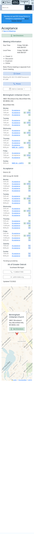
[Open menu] (32, 3)
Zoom (18, 74)
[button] (17, 333)
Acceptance (16, 110)
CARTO (30, 380)
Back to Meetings (9, 31)
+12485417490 (18, 272)
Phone (18, 84)
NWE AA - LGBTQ (18, 147)
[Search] (28, 7)
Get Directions (18, 36)
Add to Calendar (17, 89)
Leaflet (14, 380)
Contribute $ (25, 2)
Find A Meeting (15, 2)
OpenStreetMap (22, 380)
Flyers (8, 2)
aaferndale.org (18, 277)
